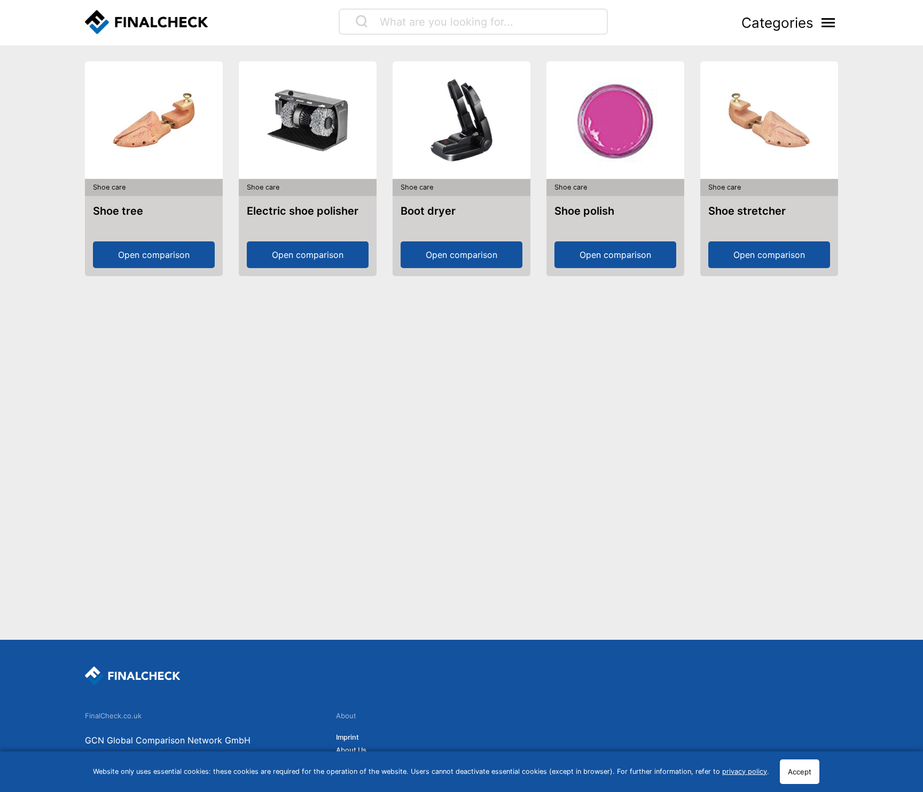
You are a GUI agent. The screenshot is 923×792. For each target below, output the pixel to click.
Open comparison (154, 254)
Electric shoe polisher (302, 211)
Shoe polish (584, 211)
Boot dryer (428, 211)
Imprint (347, 737)
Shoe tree (118, 211)
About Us (351, 750)
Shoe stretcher (747, 211)
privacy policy (744, 771)
